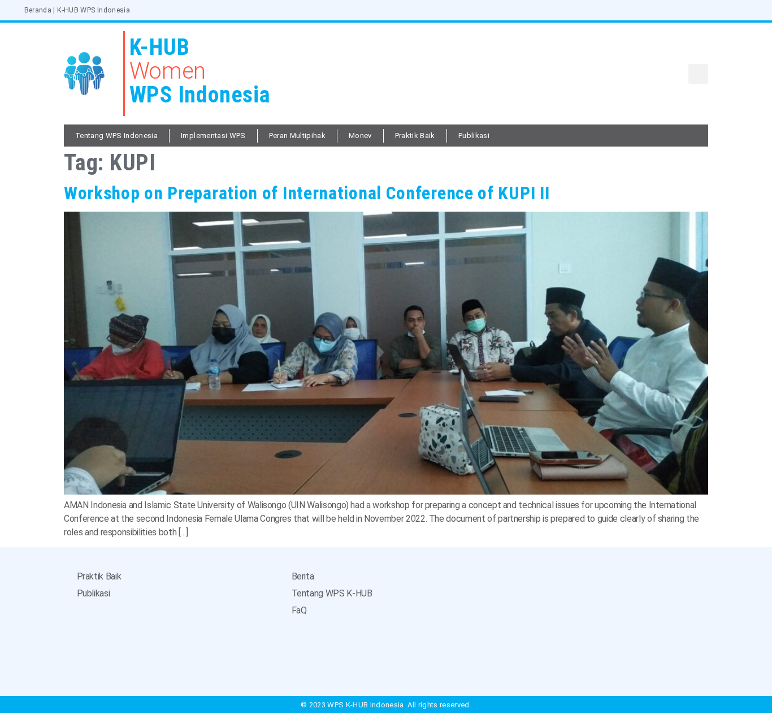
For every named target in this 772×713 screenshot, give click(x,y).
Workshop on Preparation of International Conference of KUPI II (306, 193)
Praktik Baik (415, 135)
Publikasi (473, 135)
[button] (698, 74)
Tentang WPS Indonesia (116, 135)
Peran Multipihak (297, 135)
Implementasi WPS (213, 135)
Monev (360, 135)
